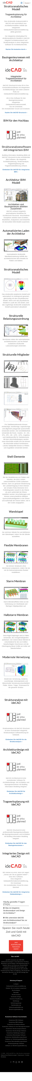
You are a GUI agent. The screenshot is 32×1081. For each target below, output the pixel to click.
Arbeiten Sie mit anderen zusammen (16, 988)
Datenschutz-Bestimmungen (9, 1055)
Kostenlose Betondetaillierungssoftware (16, 1041)
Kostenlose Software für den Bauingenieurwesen (16, 1026)
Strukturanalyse (16, 994)
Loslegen (16, 984)
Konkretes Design (16, 996)
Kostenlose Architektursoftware (16, 1024)
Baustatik (16, 992)
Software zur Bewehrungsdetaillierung (16, 1045)
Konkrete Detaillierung (16, 998)
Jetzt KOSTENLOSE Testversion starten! (16, 946)
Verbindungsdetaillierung (16, 1007)
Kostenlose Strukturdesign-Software (16, 1030)
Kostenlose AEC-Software (16, 1020)
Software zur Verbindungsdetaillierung (16, 1039)
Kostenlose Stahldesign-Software (16, 1033)
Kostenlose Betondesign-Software (16, 1035)
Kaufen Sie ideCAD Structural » (16, 112)
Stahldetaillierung (16, 1005)
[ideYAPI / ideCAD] (8, 2)
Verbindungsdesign (16, 1003)
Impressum (21, 1055)
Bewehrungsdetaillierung (16, 1009)
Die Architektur (16, 990)
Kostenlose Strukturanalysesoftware (16, 1028)
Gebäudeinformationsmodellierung (16, 986)
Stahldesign (16, 1001)
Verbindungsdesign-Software (16, 1043)
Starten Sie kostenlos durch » (16, 49)
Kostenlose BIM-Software (16, 1022)
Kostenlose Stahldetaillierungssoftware (16, 1037)
